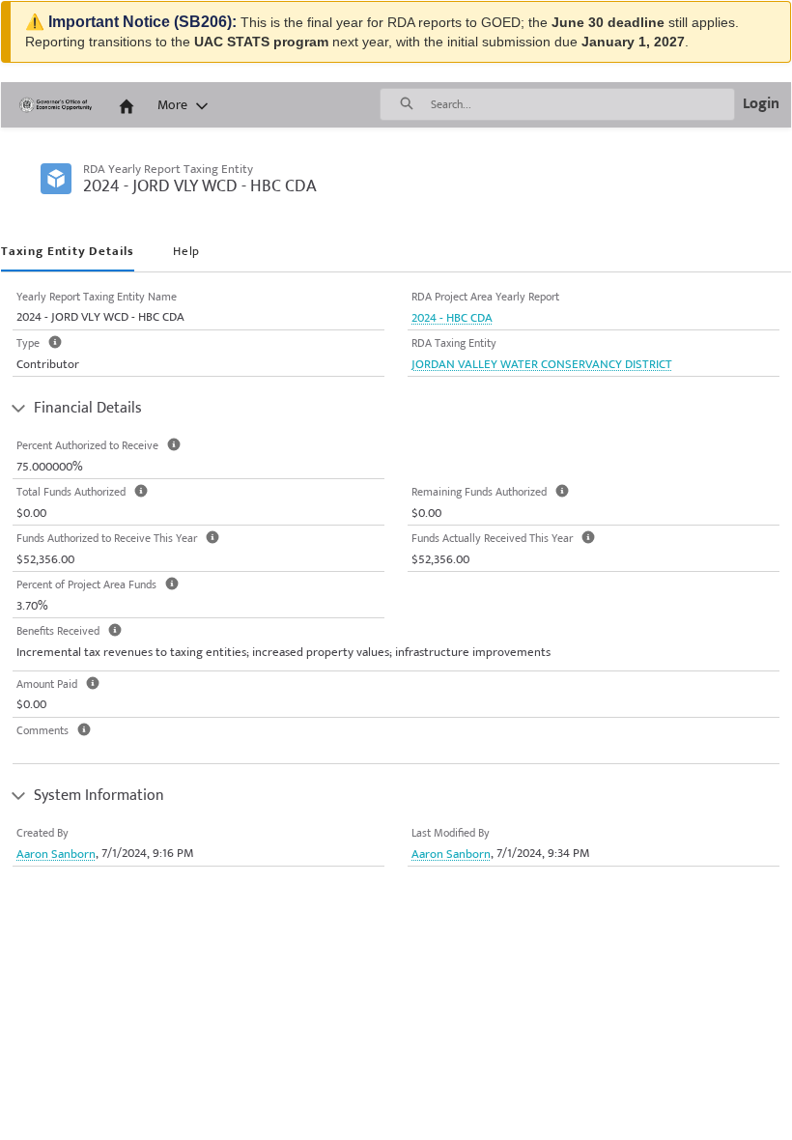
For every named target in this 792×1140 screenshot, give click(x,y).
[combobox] (582, 104)
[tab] (67, 253)
